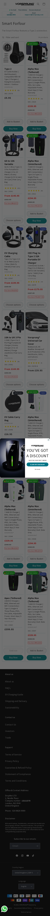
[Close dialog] (48, 440)
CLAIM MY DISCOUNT (37, 464)
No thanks (37, 469)
